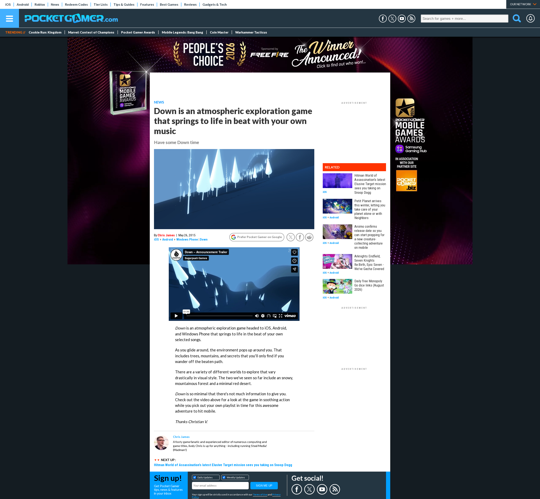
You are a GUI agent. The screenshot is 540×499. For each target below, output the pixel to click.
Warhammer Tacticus (251, 32)
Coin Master (219, 32)
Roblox (40, 4)
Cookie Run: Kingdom (45, 32)
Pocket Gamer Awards (138, 32)
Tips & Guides (123, 4)
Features (147, 4)
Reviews (190, 4)
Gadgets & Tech (214, 4)
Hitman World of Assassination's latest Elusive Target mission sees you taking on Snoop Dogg (223, 465)
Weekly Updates (236, 477)
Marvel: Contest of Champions (91, 32)
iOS (8, 4)
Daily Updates (205, 477)
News (55, 4)
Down (204, 239)
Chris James (166, 235)
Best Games (169, 4)
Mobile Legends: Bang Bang (182, 32)
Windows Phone (187, 239)
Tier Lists (101, 4)
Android (23, 4)
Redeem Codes (76, 4)
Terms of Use (260, 494)
